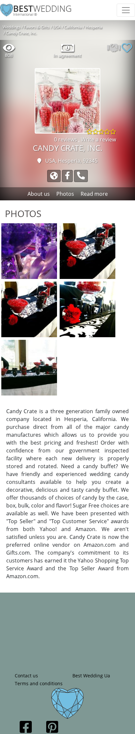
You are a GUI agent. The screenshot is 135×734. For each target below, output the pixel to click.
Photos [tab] (65, 193)
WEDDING (42, 8)
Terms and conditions (39, 683)
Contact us (26, 675)
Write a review (98, 139)
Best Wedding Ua (91, 675)
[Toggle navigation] (126, 10)
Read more (94, 193)
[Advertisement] (67, 627)
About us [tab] (39, 193)
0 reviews (66, 139)
